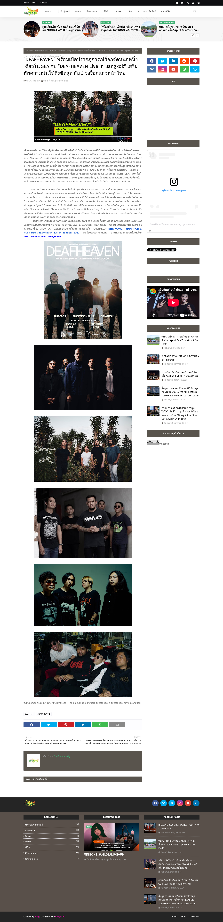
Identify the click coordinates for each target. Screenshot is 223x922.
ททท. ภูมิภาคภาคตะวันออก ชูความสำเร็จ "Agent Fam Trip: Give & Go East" (179, 28)
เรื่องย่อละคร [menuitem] (92, 11)
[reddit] (184, 61)
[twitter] (182, 3)
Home (26, 3)
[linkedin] (173, 61)
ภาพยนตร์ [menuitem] (118, 11)
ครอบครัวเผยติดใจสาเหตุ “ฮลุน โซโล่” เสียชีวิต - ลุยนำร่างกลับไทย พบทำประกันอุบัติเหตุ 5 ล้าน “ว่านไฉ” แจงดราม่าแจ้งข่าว (179, 414)
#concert (39, 51)
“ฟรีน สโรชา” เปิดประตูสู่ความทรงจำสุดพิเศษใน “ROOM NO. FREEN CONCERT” (120, 28)
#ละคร (52, 841)
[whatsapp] (184, 69)
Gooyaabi (59, 916)
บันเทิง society (33, 81)
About (34, 3)
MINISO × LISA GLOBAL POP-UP (104, 854)
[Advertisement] (173, 114)
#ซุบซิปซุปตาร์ (52, 859)
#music (52, 836)
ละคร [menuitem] (78, 11)
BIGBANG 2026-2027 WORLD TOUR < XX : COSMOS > (180, 358)
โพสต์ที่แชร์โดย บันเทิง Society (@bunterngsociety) (176, 224)
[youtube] (173, 69)
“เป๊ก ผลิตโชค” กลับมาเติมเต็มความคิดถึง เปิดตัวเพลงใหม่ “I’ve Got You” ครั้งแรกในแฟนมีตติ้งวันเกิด (177, 864)
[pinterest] (193, 3)
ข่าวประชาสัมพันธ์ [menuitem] (146, 11)
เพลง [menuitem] (129, 11)
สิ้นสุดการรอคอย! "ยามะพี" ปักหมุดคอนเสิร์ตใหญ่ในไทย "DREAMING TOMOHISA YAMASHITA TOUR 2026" (180, 392)
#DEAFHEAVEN (44, 714)
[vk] (151, 69)
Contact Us (194, 917)
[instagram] (188, 3)
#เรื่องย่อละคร (52, 853)
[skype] (198, 3)
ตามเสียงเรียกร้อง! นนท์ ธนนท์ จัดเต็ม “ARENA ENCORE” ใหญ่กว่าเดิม (61, 28)
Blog (36, 916)
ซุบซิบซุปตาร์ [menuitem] (63, 11)
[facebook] (177, 3)
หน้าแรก (29, 51)
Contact (43, 3)
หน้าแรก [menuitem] (48, 11)
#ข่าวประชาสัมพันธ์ (52, 824)
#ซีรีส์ (52, 847)
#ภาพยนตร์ (52, 830)
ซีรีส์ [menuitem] (105, 11)
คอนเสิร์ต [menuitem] (165, 11)
